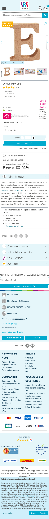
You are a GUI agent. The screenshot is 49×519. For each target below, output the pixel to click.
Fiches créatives (31, 369)
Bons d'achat (30, 361)
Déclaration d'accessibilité (11, 408)
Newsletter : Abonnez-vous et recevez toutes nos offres (24, 275)
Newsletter (29, 366)
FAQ (26, 371)
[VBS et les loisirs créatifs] (24, 5)
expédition (43, 118)
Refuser (33, 513)
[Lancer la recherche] (45, 15)
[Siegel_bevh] (10, 451)
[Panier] (45, 8)
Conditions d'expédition (10, 389)
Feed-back (36, 338)
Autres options (8, 513)
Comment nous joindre (33, 401)
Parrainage (29, 363)
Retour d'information (33, 407)
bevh (18, 446)
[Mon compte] (40, 8)
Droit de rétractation (9, 397)
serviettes (4, 190)
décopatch (18, 190)
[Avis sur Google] (24, 439)
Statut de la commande (34, 404)
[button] (3, 42)
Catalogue (29, 358)
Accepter (43, 513)
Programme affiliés (9, 365)
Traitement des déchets (10, 370)
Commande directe (9, 381)
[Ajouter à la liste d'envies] (45, 23)
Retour (4, 406)
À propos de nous (8, 362)
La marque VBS (7, 367)
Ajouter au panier (23, 143)
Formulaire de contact (13, 338)
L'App (4, 411)
